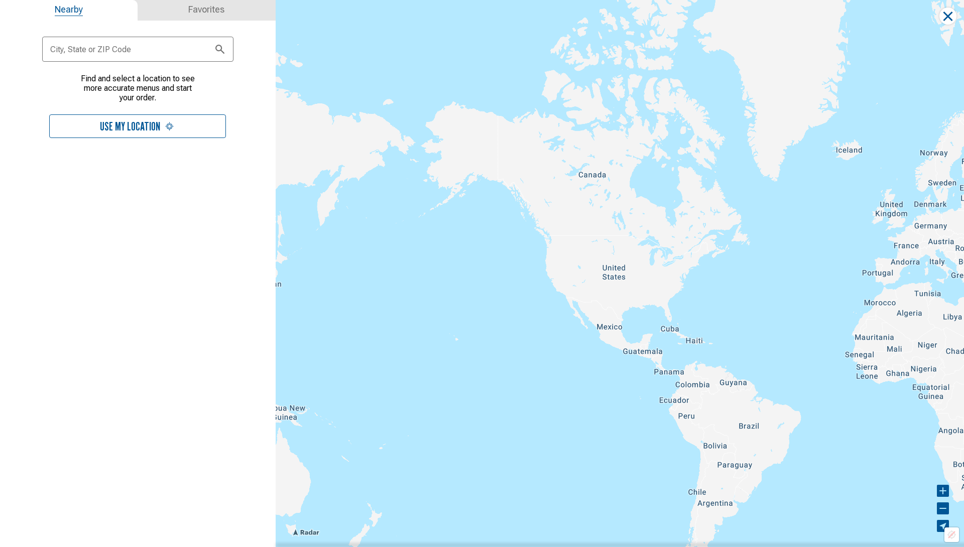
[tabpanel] (138, 105)
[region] (620, 273)
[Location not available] (951, 534)
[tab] (69, 10)
